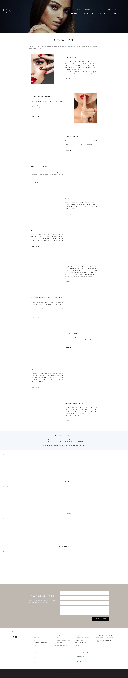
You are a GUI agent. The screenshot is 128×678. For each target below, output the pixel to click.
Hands (35, 662)
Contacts (100, 9)
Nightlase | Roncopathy (82, 637)
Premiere (36, 637)
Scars (77, 645)
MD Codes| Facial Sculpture (62, 640)
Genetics (115, 13)
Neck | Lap (36, 657)
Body (34, 660)
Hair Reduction (79, 659)
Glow (35, 640)
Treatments (73, 13)
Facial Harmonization (64, 514)
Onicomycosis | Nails (81, 661)
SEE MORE (69, 78)
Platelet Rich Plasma (60, 645)
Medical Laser (64, 546)
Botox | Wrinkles (59, 635)
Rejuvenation (64, 481)
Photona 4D (78, 635)
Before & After (88, 13)
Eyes (34, 645)
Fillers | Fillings (59, 637)
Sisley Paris (103, 13)
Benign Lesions (79, 640)
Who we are (88, 9)
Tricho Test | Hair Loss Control (105, 637)
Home (78, 9)
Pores (77, 650)
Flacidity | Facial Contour (40, 642)
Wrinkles (36, 650)
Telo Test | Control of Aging (104, 635)
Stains (35, 652)
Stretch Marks (79, 656)
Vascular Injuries (80, 642)
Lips (34, 647)
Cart (109, 9)
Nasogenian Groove (39, 655)
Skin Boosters (58, 642)
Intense (35, 635)
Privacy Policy (64, 674)
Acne (76, 647)
